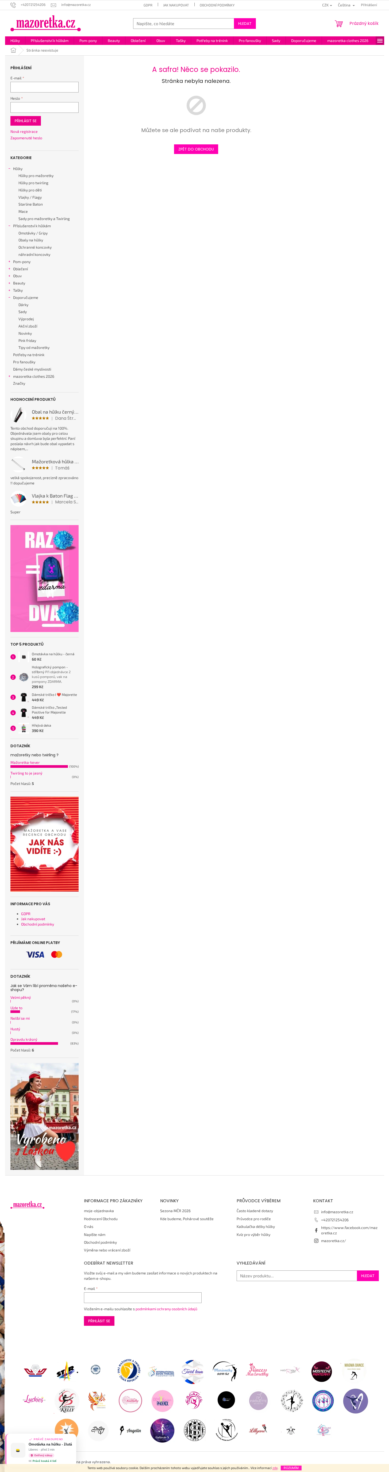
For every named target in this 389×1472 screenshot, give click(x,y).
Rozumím (291, 1468)
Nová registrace (24, 131)
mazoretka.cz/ (333, 1240)
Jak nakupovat (176, 5)
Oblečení (20, 269)
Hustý (15, 1029)
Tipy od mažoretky (33, 347)
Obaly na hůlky (30, 240)
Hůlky (17, 168)
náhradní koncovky (34, 254)
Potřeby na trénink (28, 354)
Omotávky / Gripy (33, 233)
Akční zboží (27, 326)
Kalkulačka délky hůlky (256, 1226)
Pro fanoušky (24, 362)
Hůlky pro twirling (33, 182)
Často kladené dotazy (255, 1210)
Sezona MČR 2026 (175, 1210)
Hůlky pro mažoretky (35, 175)
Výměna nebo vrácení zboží (107, 1250)
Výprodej (26, 319)
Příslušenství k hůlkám (32, 226)
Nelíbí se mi (20, 1018)
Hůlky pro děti (30, 190)
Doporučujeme (25, 297)
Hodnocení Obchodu (101, 1218)
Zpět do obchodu (196, 149)
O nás (88, 1226)
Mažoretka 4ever (25, 762)
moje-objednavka (99, 1210)
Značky (19, 383)
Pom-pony (21, 261)
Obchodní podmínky (217, 5)
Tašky (18, 290)
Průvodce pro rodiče (254, 1218)
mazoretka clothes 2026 (33, 376)
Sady (22, 311)
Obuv (17, 275)
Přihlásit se (26, 121)
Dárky (23, 304)
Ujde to (16, 1007)
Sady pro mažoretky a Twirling (44, 218)
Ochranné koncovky (35, 247)
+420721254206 (335, 1219)
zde (275, 1468)
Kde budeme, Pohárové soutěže (187, 1218)
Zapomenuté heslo (26, 138)
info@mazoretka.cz (337, 1211)
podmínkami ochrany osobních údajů (166, 1309)
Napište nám (94, 1234)
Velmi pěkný (20, 997)
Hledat (245, 23)
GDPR (148, 5)
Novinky (25, 333)
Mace (23, 211)
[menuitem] (15, 40)
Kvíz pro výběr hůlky (253, 1234)
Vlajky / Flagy (30, 197)
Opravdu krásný (23, 1039)
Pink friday (27, 340)
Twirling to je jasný (26, 773)
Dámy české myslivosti (32, 369)
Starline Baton (30, 204)
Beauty (19, 283)
